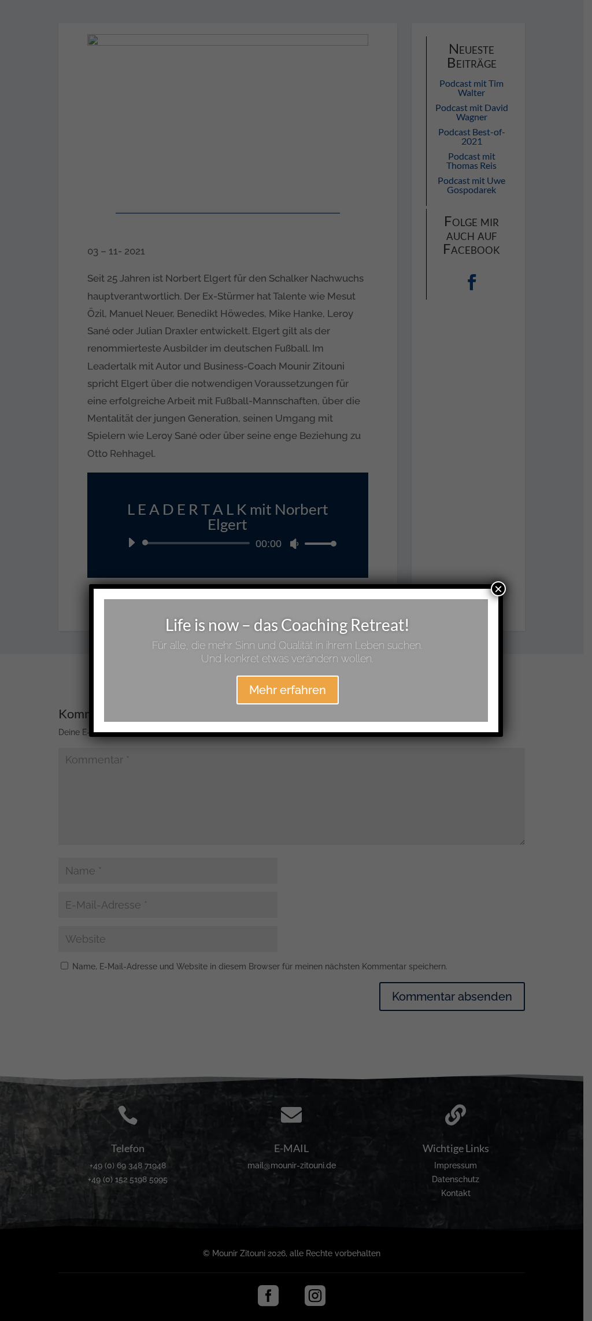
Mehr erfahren (287, 690)
